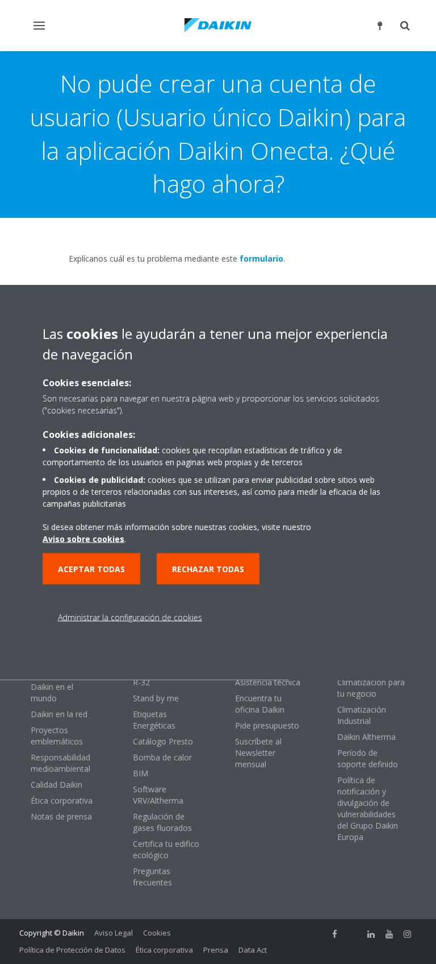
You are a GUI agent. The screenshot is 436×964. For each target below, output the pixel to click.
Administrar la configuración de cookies (130, 616)
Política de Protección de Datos (72, 950)
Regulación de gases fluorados (162, 822)
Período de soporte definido (367, 758)
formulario (261, 258)
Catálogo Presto (163, 741)
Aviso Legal (113, 933)
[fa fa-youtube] (389, 934)
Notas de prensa (61, 816)
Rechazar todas (208, 568)
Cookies (157, 933)
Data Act (252, 950)
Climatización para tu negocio (371, 688)
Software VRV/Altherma (158, 795)
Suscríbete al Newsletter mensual (258, 752)
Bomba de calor (162, 757)
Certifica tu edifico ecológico (166, 849)
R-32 (141, 682)
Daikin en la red (59, 714)
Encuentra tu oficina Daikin (259, 704)
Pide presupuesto (267, 725)
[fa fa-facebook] (335, 934)
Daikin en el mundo (52, 692)
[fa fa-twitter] (353, 934)
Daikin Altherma (366, 736)
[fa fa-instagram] (408, 934)
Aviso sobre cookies (83, 538)
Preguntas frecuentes (152, 877)
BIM (140, 773)
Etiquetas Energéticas (154, 720)
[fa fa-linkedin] (371, 934)
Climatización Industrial (361, 715)
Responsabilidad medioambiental (60, 763)
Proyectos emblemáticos (57, 736)
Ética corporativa (62, 800)
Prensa (215, 950)
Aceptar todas (91, 568)
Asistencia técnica (267, 682)
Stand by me (156, 698)
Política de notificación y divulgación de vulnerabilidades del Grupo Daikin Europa (367, 808)
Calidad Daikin (56, 784)
